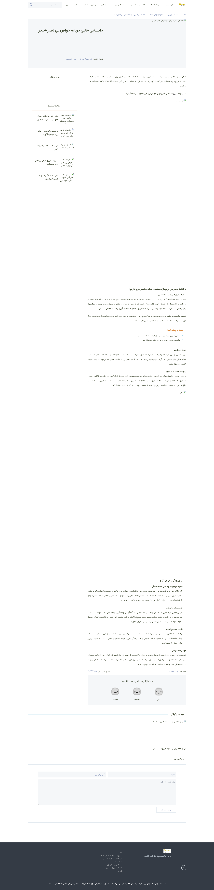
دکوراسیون (169, 5)
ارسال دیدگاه (166, 810)
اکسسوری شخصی (137, 5)
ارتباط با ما (118, 853)
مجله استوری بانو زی (114, 867)
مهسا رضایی (174, 671)
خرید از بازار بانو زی (114, 865)
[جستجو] (31, 5)
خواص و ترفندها (156, 14)
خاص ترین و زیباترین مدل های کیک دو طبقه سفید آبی (159, 336)
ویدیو (76, 5)
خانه (184, 14)
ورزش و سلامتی (89, 5)
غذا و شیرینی (120, 5)
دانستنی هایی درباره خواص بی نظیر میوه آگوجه (161, 340)
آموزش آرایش (155, 5)
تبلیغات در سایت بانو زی (112, 859)
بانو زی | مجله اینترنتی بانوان (111, 856)
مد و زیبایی (105, 5)
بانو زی (175, 93)
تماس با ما (67, 5)
